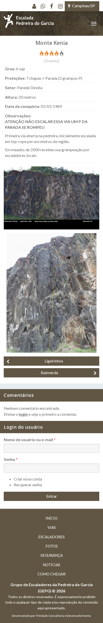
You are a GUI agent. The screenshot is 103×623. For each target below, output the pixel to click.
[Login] (34, 6)
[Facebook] (51, 6)
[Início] (29, 23)
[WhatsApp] (42, 6)
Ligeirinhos (53, 360)
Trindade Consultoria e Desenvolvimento (63, 616)
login (23, 414)
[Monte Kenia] (51, 197)
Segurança (51, 555)
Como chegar (52, 574)
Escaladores (51, 537)
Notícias (51, 564)
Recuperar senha (28, 484)
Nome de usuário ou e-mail (30, 439)
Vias (52, 527)
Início (52, 518)
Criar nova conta (28, 479)
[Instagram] (60, 6)
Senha (11, 459)
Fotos (52, 546)
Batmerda (49, 372)
